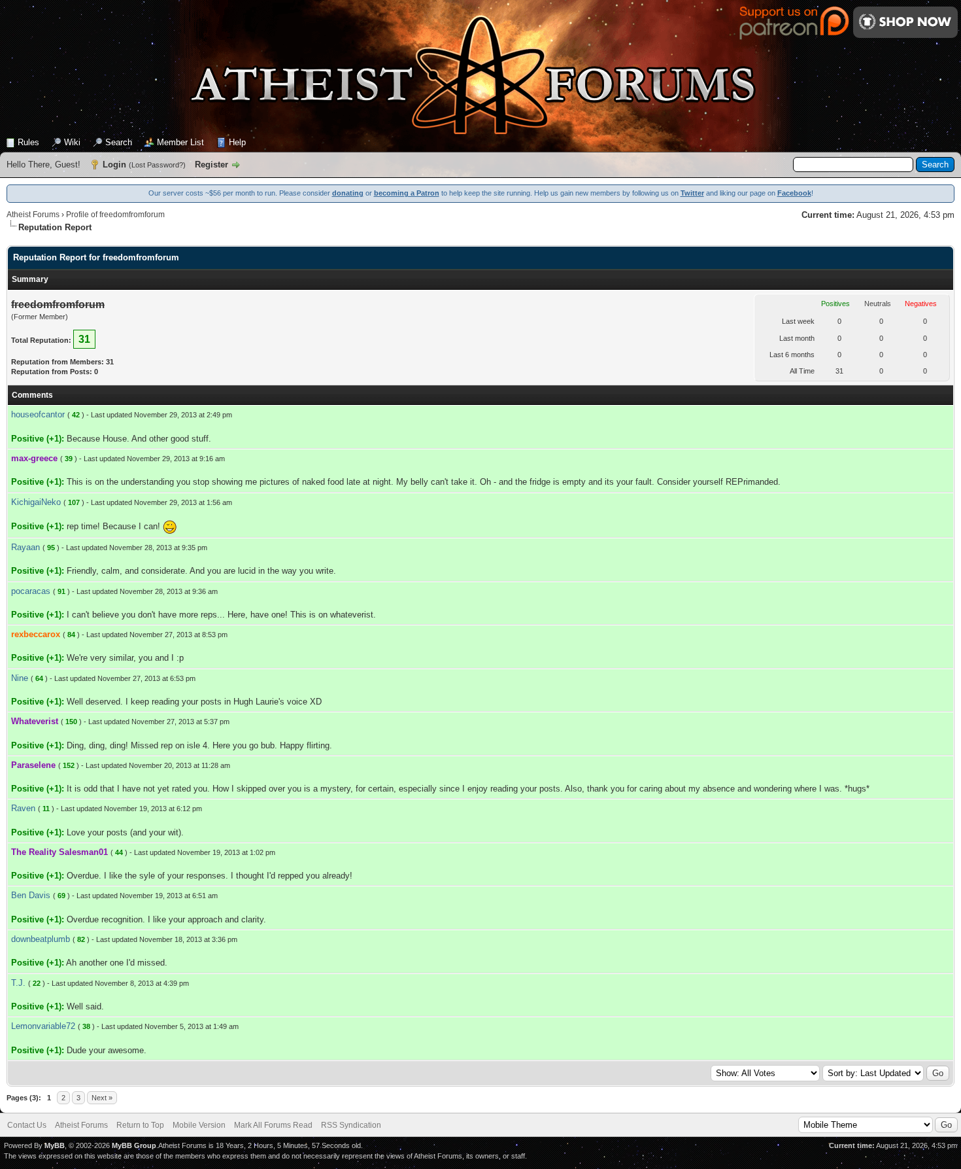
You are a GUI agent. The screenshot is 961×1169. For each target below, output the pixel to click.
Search (118, 142)
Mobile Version (199, 1125)
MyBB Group (134, 1145)
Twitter (692, 193)
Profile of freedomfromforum (115, 214)
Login (114, 164)
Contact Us (26, 1125)
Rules (28, 142)
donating (347, 193)
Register (211, 164)
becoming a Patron (406, 193)
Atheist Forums (33, 214)
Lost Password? (157, 165)
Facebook (794, 193)
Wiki (72, 142)
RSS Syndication (351, 1125)
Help (237, 142)
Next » (102, 1098)
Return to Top (140, 1125)
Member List (180, 142)
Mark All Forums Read (273, 1125)
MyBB (54, 1145)
